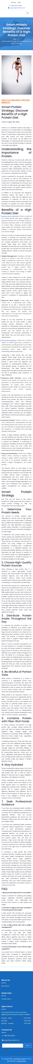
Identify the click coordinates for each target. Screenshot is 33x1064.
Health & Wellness (11, 100)
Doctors (13, 2)
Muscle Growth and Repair (10, 216)
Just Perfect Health (19, 1059)
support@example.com (17, 8)
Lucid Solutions (21, 1061)
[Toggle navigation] (27, 13)
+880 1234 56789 (16, 6)
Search (27, 1045)
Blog (14, 39)
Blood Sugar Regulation (9, 340)
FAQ (19, 2)
